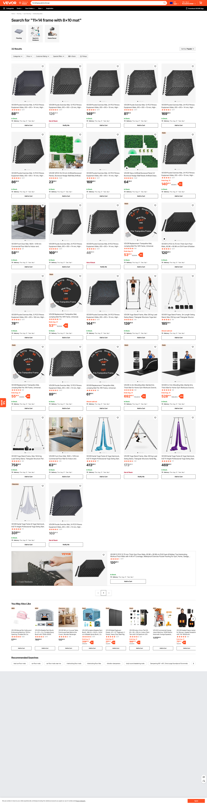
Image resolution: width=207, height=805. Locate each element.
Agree (196, 801)
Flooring (19, 13)
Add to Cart (28, 125)
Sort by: (183, 49)
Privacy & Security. (80, 801)
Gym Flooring (27, 13)
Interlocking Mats (37, 13)
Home (13, 13)
